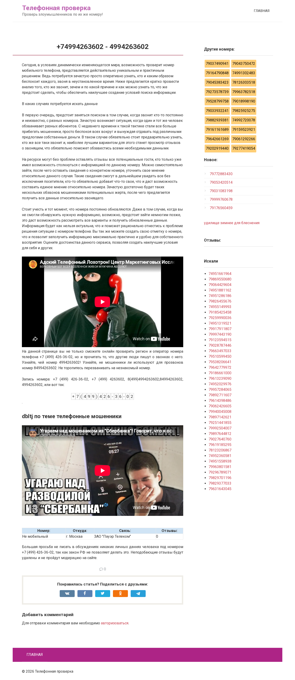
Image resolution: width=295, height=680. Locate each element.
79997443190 (220, 334)
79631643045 (220, 489)
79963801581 (220, 467)
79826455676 (220, 301)
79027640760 (220, 439)
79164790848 (217, 73)
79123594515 (220, 340)
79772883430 (221, 174)
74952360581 (220, 456)
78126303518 (243, 82)
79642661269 (217, 139)
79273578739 (217, 92)
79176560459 (221, 208)
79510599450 (220, 356)
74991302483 (243, 73)
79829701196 (220, 478)
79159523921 (243, 129)
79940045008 (220, 411)
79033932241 (217, 111)
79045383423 (217, 82)
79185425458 (220, 312)
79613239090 (220, 378)
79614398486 (220, 400)
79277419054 (243, 148)
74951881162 (220, 290)
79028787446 (220, 345)
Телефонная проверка (56, 8)
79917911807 (220, 329)
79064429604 (220, 285)
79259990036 (220, 318)
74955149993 (220, 307)
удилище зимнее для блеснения (232, 223)
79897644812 (220, 433)
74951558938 (220, 461)
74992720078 (243, 120)
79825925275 (243, 111)
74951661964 (220, 273)
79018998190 (243, 101)
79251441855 (220, 422)
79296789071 (220, 472)
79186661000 (220, 373)
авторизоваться (114, 623)
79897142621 (220, 417)
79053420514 (221, 182)
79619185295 (220, 445)
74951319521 (220, 323)
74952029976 (220, 384)
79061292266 (243, 139)
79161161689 (217, 129)
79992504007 (220, 428)
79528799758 (217, 101)
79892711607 (220, 395)
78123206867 (220, 450)
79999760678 (221, 199)
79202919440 (217, 148)
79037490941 (217, 63)
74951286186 (220, 296)
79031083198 (221, 191)
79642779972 (220, 367)
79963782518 (243, 92)
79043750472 (243, 63)
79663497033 (220, 351)
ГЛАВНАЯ (261, 11)
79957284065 (220, 389)
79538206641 (220, 362)
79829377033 (220, 483)
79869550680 (220, 279)
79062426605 (220, 406)
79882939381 (217, 120)
